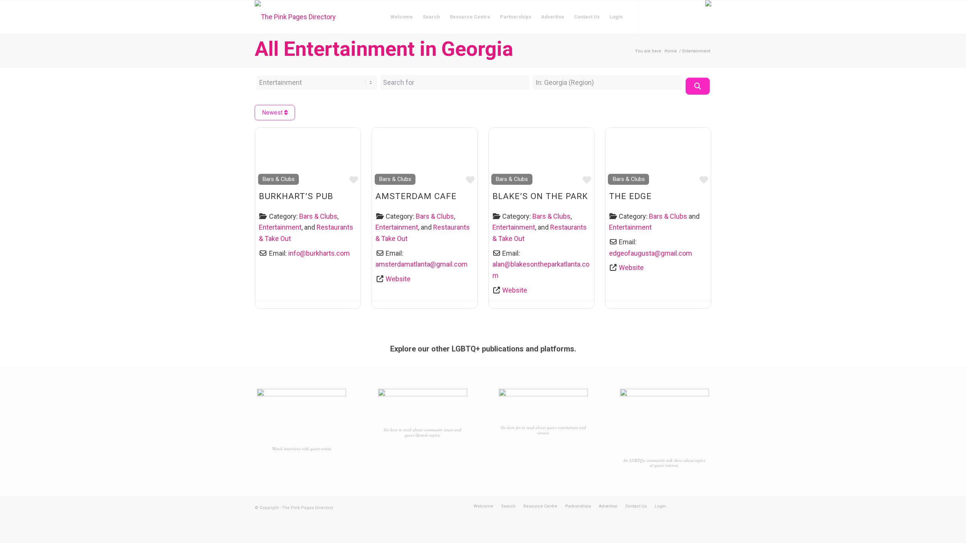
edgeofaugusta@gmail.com (650, 253)
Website (398, 279)
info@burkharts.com (319, 253)
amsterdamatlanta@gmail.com (421, 264)
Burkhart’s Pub (296, 196)
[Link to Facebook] (649, 16)
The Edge (630, 196)
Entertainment (280, 227)
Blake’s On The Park (540, 196)
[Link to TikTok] (671, 16)
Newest (273, 112)
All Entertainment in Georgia (384, 49)
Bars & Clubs (278, 179)
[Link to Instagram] (660, 16)
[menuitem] (402, 17)
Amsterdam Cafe (416, 196)
